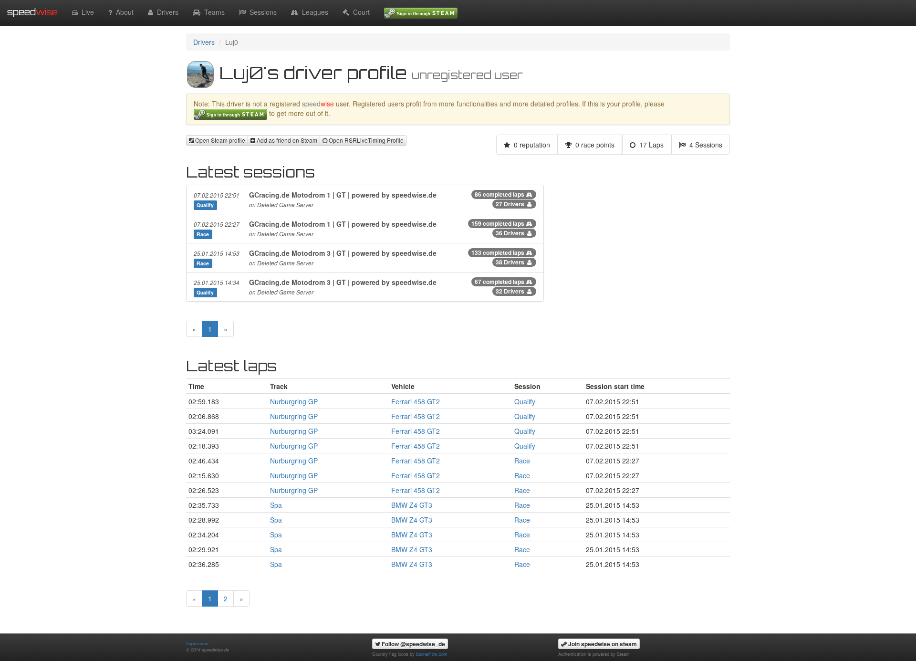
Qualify (524, 401)
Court (359, 12)
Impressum (197, 643)
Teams (212, 12)
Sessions (261, 12)
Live (86, 12)
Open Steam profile (219, 140)
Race (522, 460)
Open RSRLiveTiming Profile (365, 140)
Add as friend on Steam (286, 140)
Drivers (165, 12)
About (123, 12)
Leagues (313, 12)
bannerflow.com (432, 654)
